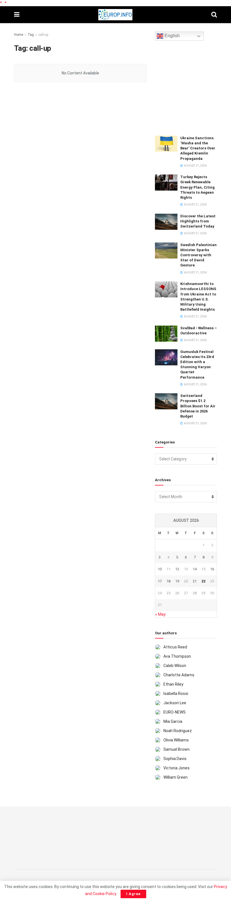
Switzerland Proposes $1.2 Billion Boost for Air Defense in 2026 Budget (198, 406)
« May (160, 614)
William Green (175, 777)
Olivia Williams (176, 740)
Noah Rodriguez (177, 730)
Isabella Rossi (175, 693)
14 (195, 569)
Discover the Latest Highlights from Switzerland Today (198, 221)
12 (177, 569)
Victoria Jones (176, 768)
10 (160, 569)
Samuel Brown (176, 749)
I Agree (133, 894)
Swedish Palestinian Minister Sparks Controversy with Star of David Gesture (198, 255)
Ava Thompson (177, 656)
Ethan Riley (173, 684)
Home (18, 35)
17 (160, 581)
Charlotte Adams (178, 675)
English (171, 36)
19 (177, 581)
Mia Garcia (172, 721)
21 (195, 581)
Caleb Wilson (174, 665)
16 (212, 569)
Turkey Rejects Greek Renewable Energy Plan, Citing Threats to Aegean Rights (197, 187)
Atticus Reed (175, 647)
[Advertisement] (193, 87)
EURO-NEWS (174, 712)
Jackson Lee (174, 703)
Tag (31, 35)
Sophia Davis (174, 758)
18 (168, 581)
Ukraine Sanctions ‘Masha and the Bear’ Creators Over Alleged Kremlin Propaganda (197, 148)
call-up (43, 35)
